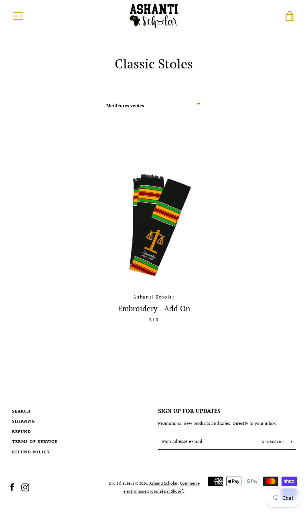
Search (21, 411)
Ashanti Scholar (163, 483)
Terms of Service (34, 441)
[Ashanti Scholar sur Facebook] (12, 486)
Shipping (23, 421)
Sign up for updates (189, 411)
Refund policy (31, 452)
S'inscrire (273, 442)
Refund (21, 431)
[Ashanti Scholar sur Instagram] (25, 486)
